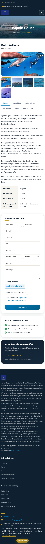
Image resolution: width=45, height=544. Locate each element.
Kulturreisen (5, 491)
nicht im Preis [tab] (30, 103)
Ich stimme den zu (17, 299)
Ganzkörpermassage (8, 506)
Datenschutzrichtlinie (8, 474)
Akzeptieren (22, 540)
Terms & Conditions (7, 478)
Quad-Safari (5, 498)
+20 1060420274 (9, 2)
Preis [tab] (17, 108)
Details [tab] (5, 103)
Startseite (16, 32)
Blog (2, 471)
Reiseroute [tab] (7, 108)
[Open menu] (41, 12)
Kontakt (3, 467)
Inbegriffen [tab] (16, 103)
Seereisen (4, 495)
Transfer (4, 463)
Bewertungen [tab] (28, 108)
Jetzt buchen (22, 307)
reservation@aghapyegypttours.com (16, 6)
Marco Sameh (16, 451)
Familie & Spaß (6, 502)
